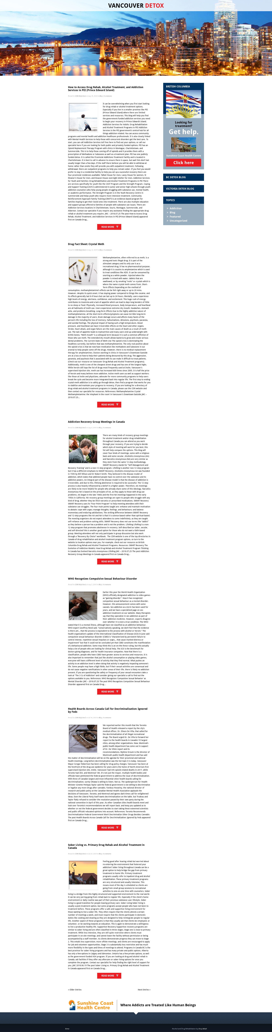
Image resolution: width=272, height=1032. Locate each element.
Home (67, 1028)
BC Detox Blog (176, 177)
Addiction (176, 208)
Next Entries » (144, 990)
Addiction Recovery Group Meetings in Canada (96, 421)
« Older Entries (74, 990)
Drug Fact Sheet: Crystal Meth (86, 244)
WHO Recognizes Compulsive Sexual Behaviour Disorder (102, 578)
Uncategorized (178, 220)
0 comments (108, 96)
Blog (101, 96)
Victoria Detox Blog (180, 188)
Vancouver (136, 5)
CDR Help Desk (80, 96)
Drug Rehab (202, 1028)
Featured (175, 216)
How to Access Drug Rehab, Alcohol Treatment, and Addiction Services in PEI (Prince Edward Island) (105, 89)
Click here (183, 162)
